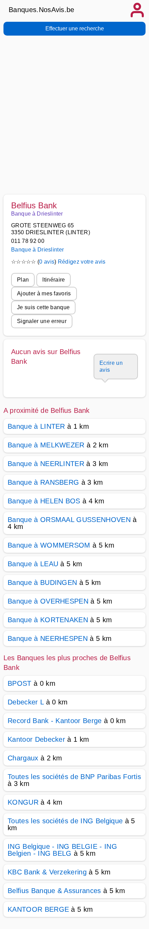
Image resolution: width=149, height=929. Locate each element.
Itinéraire (53, 280)
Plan (23, 280)
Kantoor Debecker (36, 739)
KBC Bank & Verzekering (47, 872)
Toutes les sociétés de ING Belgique (65, 821)
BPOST (20, 683)
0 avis (46, 262)
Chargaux (23, 758)
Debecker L (26, 702)
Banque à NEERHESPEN (48, 638)
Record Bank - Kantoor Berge (55, 720)
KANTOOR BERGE (38, 909)
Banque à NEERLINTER (46, 463)
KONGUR (23, 802)
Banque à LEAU (33, 564)
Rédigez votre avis (82, 262)
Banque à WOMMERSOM (49, 545)
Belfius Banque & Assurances (54, 890)
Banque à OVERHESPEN (48, 601)
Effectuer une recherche (74, 28)
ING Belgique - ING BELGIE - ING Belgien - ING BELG (62, 850)
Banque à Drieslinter (37, 250)
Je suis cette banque (43, 307)
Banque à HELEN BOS (44, 501)
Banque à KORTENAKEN (48, 620)
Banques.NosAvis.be (41, 9)
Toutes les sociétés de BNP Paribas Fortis (74, 776)
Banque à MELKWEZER (46, 445)
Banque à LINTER (36, 426)
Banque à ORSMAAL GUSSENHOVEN (69, 519)
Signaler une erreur (42, 321)
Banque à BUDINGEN (42, 582)
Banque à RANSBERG (43, 482)
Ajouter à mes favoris (44, 293)
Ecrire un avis (111, 366)
